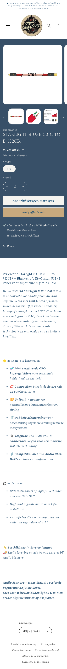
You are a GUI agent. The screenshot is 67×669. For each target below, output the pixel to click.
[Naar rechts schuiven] (63, 117)
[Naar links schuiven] (4, 117)
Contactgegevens (21, 650)
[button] (8, 25)
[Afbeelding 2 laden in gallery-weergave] (33, 116)
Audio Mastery (28, 644)
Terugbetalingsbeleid (47, 650)
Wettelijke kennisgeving (35, 661)
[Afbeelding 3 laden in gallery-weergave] (50, 116)
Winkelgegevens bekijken (23, 235)
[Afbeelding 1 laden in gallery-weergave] (16, 116)
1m (9, 169)
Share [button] (10, 246)
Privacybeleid (48, 644)
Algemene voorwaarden (35, 655)
